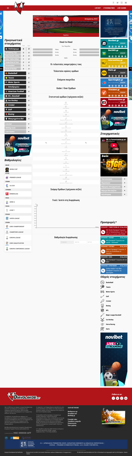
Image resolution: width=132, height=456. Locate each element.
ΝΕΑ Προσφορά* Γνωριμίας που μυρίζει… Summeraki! (115, 241)
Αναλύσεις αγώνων (50, 452)
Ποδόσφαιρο (13, 49)
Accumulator (10, 65)
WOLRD (7, 165)
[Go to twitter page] (117, 2)
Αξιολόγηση (106, 194)
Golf (10, 109)
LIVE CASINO (121, 8)
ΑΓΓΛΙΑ (7, 173)
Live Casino (10, 132)
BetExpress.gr (72, 411)
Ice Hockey (13, 100)
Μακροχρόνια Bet (16, 119)
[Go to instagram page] (121, 2)
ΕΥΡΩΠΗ (7, 222)
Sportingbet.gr (115, 80)
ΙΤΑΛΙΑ (7, 198)
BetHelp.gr (71, 415)
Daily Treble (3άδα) (12, 59)
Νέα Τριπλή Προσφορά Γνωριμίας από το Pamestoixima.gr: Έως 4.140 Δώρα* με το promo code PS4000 (116, 232)
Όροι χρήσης (72, 425)
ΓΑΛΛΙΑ (7, 206)
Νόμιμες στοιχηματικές (111, 187)
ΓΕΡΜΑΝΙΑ (8, 189)
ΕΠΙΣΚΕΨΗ (122, 43)
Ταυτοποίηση (106, 179)
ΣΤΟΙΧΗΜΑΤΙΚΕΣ (109, 8)
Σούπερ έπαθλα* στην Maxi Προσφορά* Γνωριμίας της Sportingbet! (114, 270)
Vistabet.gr (114, 90)
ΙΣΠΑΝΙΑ (7, 181)
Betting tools (10, 128)
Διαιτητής (37, 23)
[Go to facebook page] (113, 2)
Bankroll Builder (11, 69)
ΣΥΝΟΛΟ (64, 242)
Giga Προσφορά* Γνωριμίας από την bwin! (116, 261)
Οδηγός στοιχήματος (112, 276)
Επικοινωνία (72, 423)
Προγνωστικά (29, 452)
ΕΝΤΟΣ (77, 242)
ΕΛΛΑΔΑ (7, 214)
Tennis (11, 78)
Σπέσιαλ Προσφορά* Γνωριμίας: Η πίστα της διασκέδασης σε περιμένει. (116, 251)
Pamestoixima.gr (116, 99)
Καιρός (95, 22)
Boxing (11, 114)
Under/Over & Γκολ (12, 62)
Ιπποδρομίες (13, 87)
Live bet (8, 124)
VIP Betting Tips (11, 53)
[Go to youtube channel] (125, 2)
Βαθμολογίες (59, 452)
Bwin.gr (112, 70)
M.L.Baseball (13, 96)
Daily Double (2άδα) (12, 56)
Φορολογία (105, 183)
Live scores (41, 452)
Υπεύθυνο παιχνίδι (74, 421)
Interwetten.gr (115, 60)
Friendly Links (72, 419)
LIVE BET (98, 8)
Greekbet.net (72, 413)
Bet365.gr (113, 50)
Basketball (12, 73)
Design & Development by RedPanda (14, 452)
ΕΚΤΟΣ (90, 242)
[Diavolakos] (24, 396)
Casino (28, 453)
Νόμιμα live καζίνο (108, 191)
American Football (16, 91)
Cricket (11, 105)
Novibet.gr (113, 40)
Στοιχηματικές (67, 452)
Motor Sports (14, 82)
